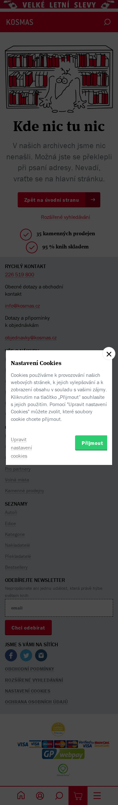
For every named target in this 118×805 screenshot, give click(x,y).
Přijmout (92, 443)
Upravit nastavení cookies (21, 447)
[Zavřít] (108, 353)
